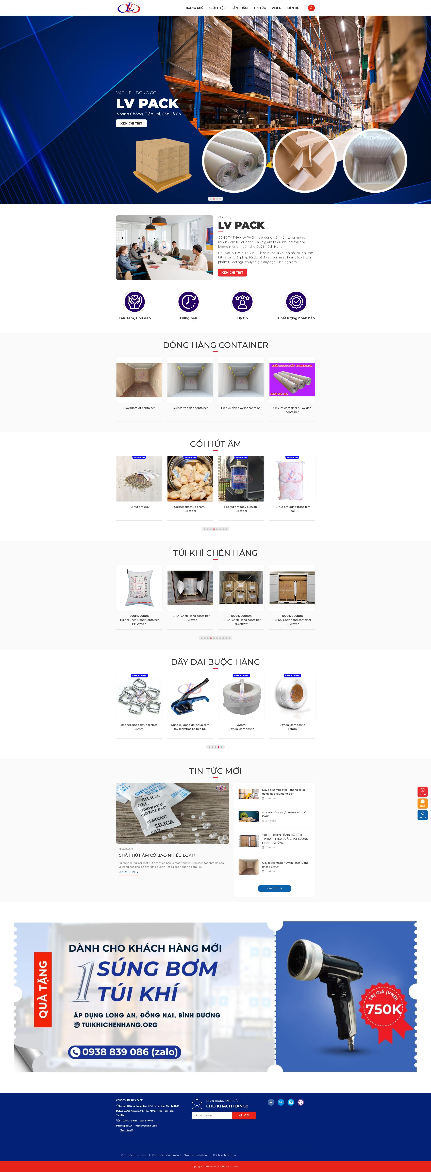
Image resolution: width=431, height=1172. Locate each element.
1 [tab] (211, 199)
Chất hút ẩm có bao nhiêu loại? (157, 855)
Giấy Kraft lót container (139, 408)
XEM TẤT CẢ (274, 888)
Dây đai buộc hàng (215, 662)
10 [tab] (229, 638)
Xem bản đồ (126, 1130)
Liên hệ (293, 8)
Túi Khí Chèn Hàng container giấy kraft (190, 620)
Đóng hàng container (215, 345)
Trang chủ (194, 8)
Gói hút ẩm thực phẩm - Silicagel (139, 509)
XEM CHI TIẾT (131, 123)
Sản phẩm (239, 8)
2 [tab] (214, 199)
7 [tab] (223, 529)
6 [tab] (220, 529)
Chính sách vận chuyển (165, 1154)
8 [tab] (226, 529)
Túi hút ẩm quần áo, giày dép (292, 506)
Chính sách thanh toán (134, 1154)
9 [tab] (226, 638)
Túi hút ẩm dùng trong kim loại (241, 509)
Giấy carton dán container (190, 408)
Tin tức (260, 8)
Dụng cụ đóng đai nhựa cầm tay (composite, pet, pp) (139, 727)
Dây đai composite (190, 727)
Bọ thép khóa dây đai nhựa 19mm (292, 727)
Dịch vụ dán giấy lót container (241, 408)
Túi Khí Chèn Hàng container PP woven (139, 618)
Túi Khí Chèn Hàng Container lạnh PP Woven (292, 620)
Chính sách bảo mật (225, 1154)
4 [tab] (220, 199)
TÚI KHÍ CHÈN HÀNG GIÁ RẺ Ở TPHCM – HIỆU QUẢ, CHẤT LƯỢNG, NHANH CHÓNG (285, 838)
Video (276, 8)
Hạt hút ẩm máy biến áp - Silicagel (190, 509)
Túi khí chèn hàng (215, 553)
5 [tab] (217, 529)
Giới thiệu (217, 8)
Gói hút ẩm (215, 444)
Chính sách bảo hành (196, 1154)
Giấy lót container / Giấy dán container (292, 410)
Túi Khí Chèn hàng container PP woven (241, 620)
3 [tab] (217, 199)
